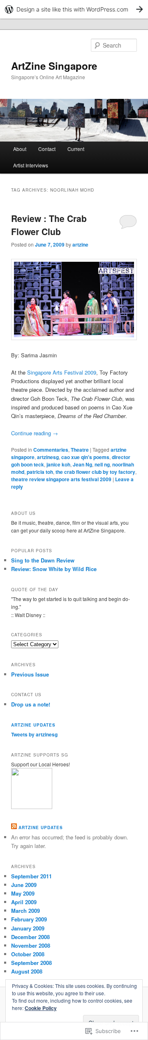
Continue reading (34, 433)
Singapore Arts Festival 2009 (61, 372)
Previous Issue (30, 674)
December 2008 (30, 937)
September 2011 (31, 876)
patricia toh (40, 471)
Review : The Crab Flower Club (49, 225)
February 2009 (29, 919)
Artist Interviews (30, 165)
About (19, 148)
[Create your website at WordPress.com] (74, 9)
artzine (80, 244)
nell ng (102, 464)
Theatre (80, 449)
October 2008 (27, 954)
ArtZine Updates (33, 725)
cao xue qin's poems (85, 457)
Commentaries (50, 449)
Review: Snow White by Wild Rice (54, 569)
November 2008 (30, 945)
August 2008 (26, 971)
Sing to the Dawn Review (42, 560)
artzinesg (48, 457)
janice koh (58, 464)
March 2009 (25, 910)
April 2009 (24, 902)
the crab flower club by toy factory (95, 471)
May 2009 (23, 893)
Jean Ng (82, 464)
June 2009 (24, 885)
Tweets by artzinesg (34, 734)
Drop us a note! (30, 704)
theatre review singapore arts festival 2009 (61, 479)
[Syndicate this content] (14, 827)
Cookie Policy (41, 1008)
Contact (47, 148)
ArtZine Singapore (54, 66)
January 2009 (27, 928)
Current (75, 148)
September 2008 (31, 963)
